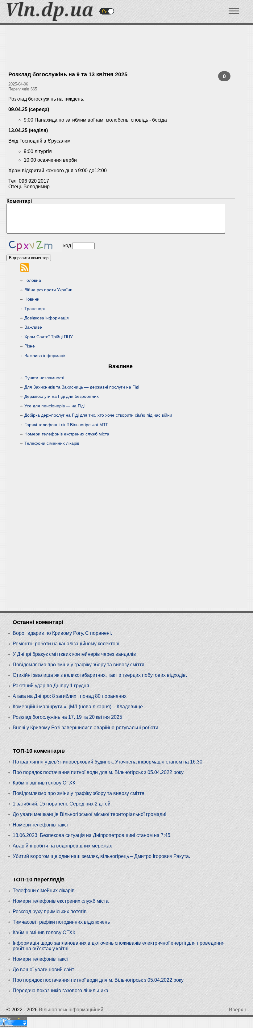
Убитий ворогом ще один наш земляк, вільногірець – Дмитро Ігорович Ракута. (101, 856)
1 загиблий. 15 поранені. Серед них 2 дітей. (62, 803)
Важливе (33, 327)
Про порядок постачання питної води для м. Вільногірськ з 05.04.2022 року (98, 772)
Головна (32, 280)
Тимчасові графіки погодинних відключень (61, 922)
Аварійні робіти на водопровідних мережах (62, 845)
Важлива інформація (45, 355)
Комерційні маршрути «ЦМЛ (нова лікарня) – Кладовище (78, 706)
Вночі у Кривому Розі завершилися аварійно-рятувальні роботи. (86, 727)
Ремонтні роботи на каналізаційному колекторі (66, 643)
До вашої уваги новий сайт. (44, 969)
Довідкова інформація (46, 317)
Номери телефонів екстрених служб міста (66, 433)
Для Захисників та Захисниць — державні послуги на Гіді (81, 387)
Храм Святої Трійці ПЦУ (48, 336)
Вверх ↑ (238, 1009)
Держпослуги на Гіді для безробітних (61, 396)
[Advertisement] (125, 40)
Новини (31, 299)
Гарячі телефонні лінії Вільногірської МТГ (66, 424)
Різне (29, 345)
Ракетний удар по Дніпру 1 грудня (51, 685)
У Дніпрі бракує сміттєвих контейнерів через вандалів (74, 654)
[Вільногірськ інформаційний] (49, 19)
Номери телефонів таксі (40, 824)
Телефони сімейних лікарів (51, 443)
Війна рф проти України (48, 289)
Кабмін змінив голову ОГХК (44, 782)
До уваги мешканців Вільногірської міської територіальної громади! (89, 814)
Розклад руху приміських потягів (50, 911)
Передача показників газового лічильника (60, 990)
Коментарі (19, 201)
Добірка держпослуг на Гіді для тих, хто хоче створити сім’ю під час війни (98, 415)
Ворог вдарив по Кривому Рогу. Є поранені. (62, 633)
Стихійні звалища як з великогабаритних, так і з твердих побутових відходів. (100, 675)
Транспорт (35, 308)
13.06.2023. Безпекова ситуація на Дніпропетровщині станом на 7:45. (92, 835)
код (67, 245)
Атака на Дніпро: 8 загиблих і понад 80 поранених (69, 696)
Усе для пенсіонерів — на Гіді (54, 405)
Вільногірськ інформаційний (71, 1009)
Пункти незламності (44, 377)
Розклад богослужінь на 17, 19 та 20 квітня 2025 (67, 717)
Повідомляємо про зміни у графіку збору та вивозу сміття (78, 664)
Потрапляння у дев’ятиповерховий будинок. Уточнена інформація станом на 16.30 (107, 761)
